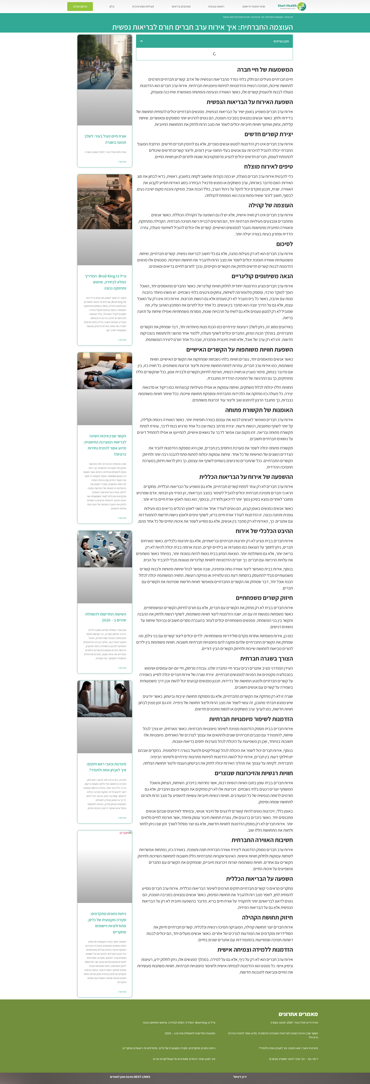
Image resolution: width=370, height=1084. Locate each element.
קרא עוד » (122, 161)
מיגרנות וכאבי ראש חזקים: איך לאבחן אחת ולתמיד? (288, 1048)
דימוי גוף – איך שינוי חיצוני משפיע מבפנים (293, 1058)
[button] (141, 41)
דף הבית (289, 17)
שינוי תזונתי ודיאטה (253, 6)
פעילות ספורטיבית (143, 6)
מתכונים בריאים (181, 6)
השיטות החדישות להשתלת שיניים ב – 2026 (190, 1033)
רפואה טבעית (216, 6)
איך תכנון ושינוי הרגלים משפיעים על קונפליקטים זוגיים (184, 1058)
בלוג (111, 6)
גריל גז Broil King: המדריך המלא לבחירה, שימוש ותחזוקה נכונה (105, 282)
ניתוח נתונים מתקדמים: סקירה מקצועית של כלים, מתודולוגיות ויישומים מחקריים (169, 1048)
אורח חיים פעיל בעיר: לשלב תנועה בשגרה (294, 1022)
